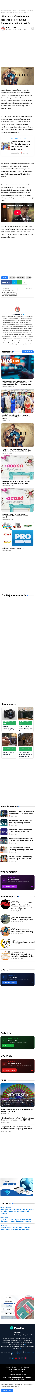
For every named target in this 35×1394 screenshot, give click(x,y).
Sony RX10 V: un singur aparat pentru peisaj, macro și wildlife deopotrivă (25, 728)
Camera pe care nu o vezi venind (9, 753)
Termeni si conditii (17, 1372)
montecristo (20, 277)
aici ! (21, 1348)
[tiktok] (25, 1358)
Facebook (7, 282)
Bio (21, 1367)
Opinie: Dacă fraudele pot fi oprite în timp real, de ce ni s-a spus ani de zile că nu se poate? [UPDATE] (17, 1119)
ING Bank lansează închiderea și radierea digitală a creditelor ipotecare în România (20, 858)
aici (25, 1344)
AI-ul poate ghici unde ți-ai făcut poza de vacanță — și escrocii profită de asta (25, 754)
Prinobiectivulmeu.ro (18, 1354)
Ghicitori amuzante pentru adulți (23, 942)
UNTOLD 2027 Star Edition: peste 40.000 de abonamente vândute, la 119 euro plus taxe (15, 1220)
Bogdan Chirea (16, 314)
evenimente (4, 1217)
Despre (14, 1367)
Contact (26, 1367)
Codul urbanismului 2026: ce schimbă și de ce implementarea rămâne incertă (21, 849)
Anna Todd (3, 1225)
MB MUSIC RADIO (29, 1352)
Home (8, 1367)
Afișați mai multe (27, 351)
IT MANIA (14, 1352)
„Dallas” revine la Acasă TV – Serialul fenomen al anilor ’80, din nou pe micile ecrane (16, 416)
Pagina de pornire (6, 10)
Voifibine (20, 1352)
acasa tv (12, 277)
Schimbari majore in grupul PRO (13, 548)
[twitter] (13, 1358)
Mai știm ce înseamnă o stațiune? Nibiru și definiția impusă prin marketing (16, 1110)
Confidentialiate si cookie (17, 1374)
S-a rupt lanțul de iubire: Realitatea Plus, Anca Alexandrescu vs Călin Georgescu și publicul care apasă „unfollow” (16, 1128)
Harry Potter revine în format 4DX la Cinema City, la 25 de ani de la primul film (21, 813)
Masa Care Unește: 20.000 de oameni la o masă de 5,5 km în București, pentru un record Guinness (22, 955)
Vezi (17, 1386)
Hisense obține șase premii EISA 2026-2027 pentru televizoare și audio (21, 840)
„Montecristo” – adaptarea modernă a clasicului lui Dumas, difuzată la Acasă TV (16, 450)
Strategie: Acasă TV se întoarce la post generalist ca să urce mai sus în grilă (16, 482)
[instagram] (19, 1358)
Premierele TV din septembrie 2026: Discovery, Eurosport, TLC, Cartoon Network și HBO (21, 831)
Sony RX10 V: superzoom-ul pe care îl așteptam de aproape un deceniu (9, 728)
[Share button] (24, 282)
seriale (14, 10)
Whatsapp (19, 282)
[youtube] (16, 1358)
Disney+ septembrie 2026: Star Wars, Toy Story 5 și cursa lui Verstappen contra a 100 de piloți (21, 822)
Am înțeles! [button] (7, 1390)
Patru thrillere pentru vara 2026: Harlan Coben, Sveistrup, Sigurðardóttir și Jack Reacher (22, 931)
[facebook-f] (10, 1358)
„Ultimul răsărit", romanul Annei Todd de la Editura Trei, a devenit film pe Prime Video (15, 1228)
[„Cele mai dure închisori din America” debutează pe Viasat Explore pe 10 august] (5, 919)
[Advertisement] (17, 49)
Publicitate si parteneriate (17, 1369)
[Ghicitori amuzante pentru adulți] (5, 943)
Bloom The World (5, 1207)
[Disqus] (17, 621)
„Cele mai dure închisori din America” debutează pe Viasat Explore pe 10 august (22, 919)
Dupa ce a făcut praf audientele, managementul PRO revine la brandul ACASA (15, 515)
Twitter (14, 282)
